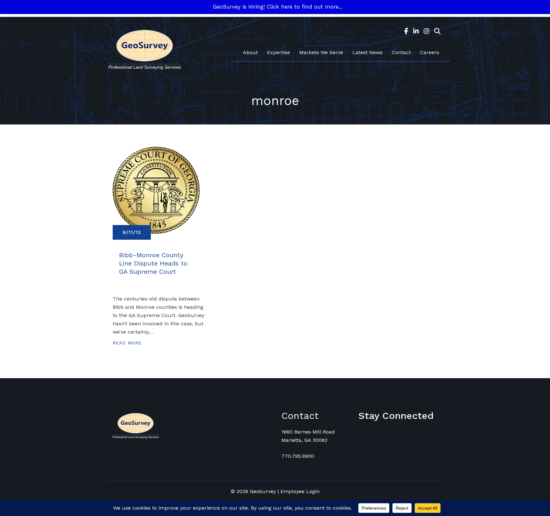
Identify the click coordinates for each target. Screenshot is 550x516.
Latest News (367, 52)
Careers (429, 52)
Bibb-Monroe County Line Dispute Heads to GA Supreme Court (153, 263)
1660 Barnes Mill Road (308, 432)
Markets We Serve (321, 52)
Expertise (278, 52)
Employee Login (300, 491)
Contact (401, 52)
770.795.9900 (297, 456)
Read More (127, 342)
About (250, 52)
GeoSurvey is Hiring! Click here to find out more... (277, 7)
